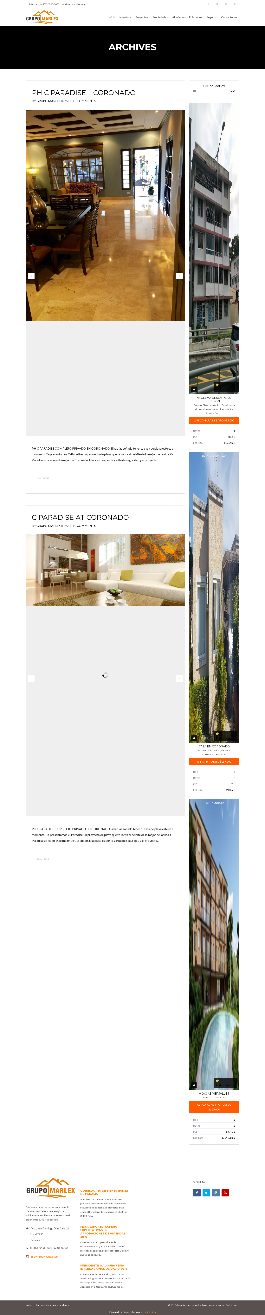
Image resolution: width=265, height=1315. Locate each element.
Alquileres (178, 17)
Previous (31, 276)
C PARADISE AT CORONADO (80, 517)
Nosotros (125, 17)
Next (179, 276)
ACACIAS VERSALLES (214, 1093)
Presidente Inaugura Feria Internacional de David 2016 (103, 1267)
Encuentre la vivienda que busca (52, 1305)
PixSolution (149, 1312)
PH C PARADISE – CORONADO (84, 92)
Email (232, 91)
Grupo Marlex (48, 101)
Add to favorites (226, 389)
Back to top (231, 1305)
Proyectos (141, 17)
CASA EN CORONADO (214, 746)
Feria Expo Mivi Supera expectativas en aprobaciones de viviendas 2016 (103, 1232)
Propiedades (160, 17)
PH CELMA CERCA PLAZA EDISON (214, 399)
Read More (42, 478)
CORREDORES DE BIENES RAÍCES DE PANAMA (104, 1192)
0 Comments (85, 101)
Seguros (212, 17)
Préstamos (195, 17)
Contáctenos (229, 17)
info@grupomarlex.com (44, 1256)
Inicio (111, 17)
